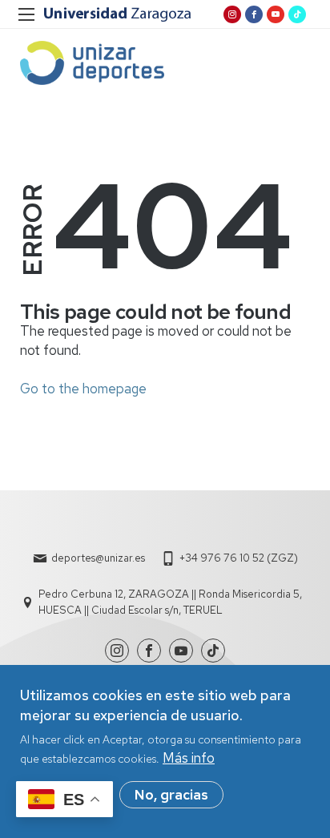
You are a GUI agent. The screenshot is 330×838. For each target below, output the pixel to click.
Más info (189, 758)
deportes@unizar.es (98, 558)
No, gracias (171, 795)
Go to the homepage (83, 388)
